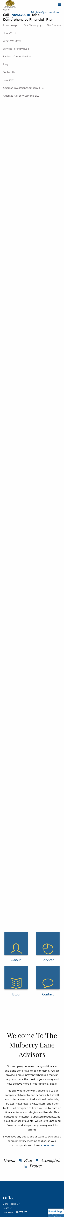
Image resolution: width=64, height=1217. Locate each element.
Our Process (54, 25)
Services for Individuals (16, 48)
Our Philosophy (32, 25)
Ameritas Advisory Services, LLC (21, 95)
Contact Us (9, 72)
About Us (8, 17)
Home (6, 9)
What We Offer (12, 41)
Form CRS (8, 80)
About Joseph (10, 25)
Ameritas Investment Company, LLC (23, 88)
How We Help (11, 33)
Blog (5, 64)
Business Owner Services (17, 56)
